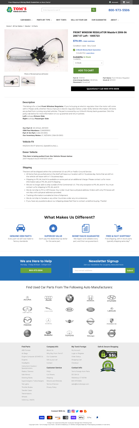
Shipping (50, 378)
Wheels (24, 397)
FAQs (48, 371)
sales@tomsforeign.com (80, 384)
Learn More (90, 53)
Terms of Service (52, 384)
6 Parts (35, 26)
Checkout (75, 363)
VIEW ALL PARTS (28, 400)
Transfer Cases (27, 390)
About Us (50, 350)
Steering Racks (27, 378)
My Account (76, 350)
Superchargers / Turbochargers (33, 381)
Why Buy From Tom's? (55, 353)
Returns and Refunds (54, 381)
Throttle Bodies (27, 387)
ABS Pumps (26, 350)
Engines (24, 360)
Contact (49, 363)
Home (8, 26)
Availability (77, 59)
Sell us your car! (52, 360)
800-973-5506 (119, 10)
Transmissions (26, 393)
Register (81, 353)
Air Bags (25, 353)
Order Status (76, 357)
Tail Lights (25, 384)
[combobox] (69, 10)
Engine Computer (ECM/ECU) (32, 357)
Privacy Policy (51, 387)
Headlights (25, 363)
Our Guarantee (52, 357)
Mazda (27, 26)
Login (74, 353)
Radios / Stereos (27, 371)
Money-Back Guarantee (30, 2)
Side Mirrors (26, 374)
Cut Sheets (51, 374)
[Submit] (93, 10)
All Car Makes (18, 26)
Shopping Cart (77, 360)
